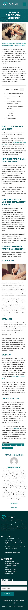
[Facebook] (4, 444)
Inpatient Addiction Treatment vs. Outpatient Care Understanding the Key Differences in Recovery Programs (15, 541)
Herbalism (10, 113)
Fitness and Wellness (10, 565)
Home (6, 567)
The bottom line (11, 118)
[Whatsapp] (4, 448)
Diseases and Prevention (8, 43)
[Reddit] (10, 444)
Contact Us (12, 606)
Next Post (14, 507)
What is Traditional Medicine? (15, 93)
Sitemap (17, 603)
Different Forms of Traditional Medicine (15, 107)
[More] (10, 448)
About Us (4, 606)
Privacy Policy (20, 606)
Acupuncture (11, 111)
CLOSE (22, 89)
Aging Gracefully (9, 561)
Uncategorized (9, 573)
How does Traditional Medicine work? (15, 97)
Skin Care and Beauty (11, 571)
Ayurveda (10, 115)
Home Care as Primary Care (12, 552)
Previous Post (14, 503)
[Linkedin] (16, 444)
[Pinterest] (21, 444)
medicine (16, 428)
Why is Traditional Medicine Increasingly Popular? (14, 102)
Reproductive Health (10, 569)
